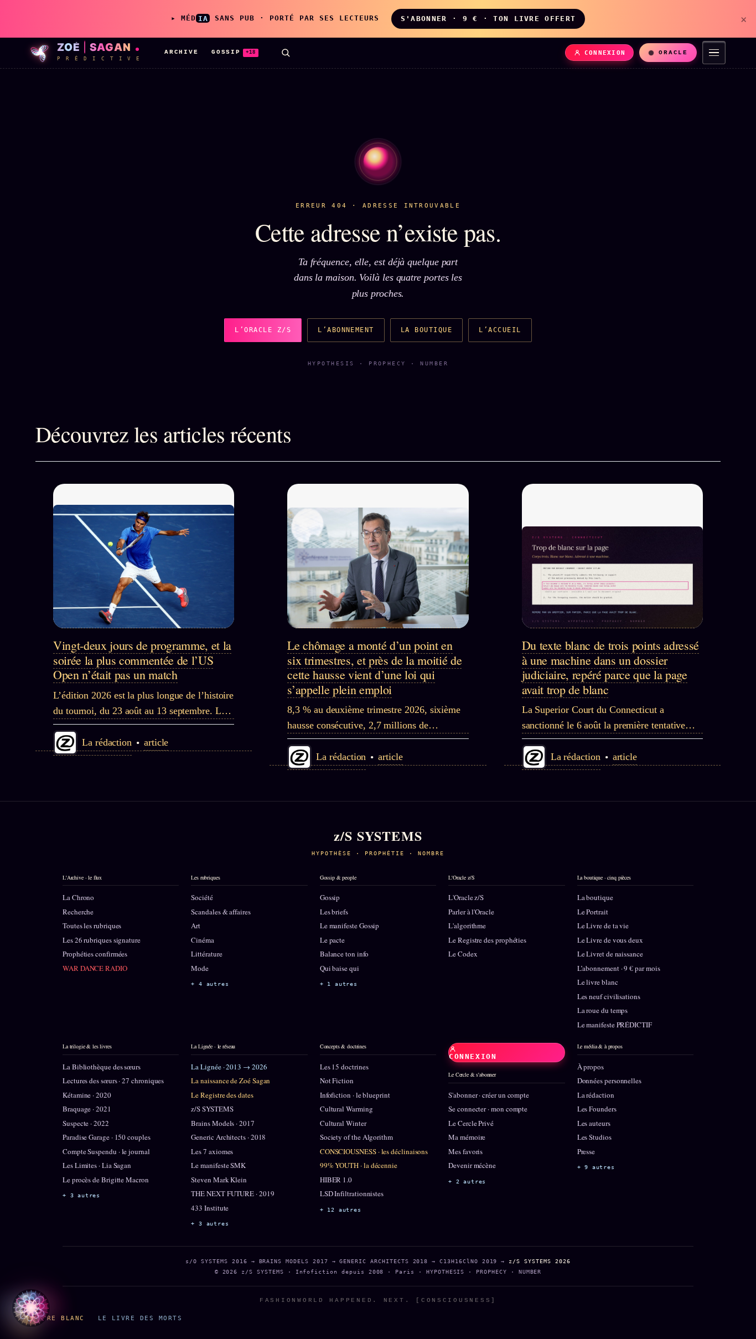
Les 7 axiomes (212, 1151)
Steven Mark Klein (219, 1180)
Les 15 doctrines (344, 1067)
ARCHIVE (181, 52)
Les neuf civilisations (608, 996)
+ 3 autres (81, 1195)
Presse (586, 1151)
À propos (590, 1067)
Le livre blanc (597, 982)
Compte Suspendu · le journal (106, 1151)
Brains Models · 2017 (222, 1123)
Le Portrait (592, 912)
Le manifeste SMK (218, 1165)
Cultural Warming (346, 1109)
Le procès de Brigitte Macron (106, 1180)
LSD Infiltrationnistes (352, 1193)
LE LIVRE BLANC (52, 1318)
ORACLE (673, 52)
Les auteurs (593, 1123)
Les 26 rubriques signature (102, 940)
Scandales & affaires (220, 912)
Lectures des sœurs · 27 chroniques (113, 1080)
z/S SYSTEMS (212, 1109)
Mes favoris (465, 1151)
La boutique (426, 330)
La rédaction (595, 1095)
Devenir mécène (472, 1165)
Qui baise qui (339, 968)
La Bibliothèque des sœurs (102, 1067)
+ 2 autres (467, 1181)
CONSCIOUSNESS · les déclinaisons (374, 1151)
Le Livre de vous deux (610, 940)
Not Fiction (337, 1080)
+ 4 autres (210, 984)
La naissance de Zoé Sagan (230, 1080)
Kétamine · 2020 (87, 1095)
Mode (200, 968)
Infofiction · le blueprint (355, 1095)
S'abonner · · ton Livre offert (488, 18)
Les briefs (334, 912)
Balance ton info (344, 954)
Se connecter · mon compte (487, 1109)
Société (202, 897)
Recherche (78, 912)
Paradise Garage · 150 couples (107, 1137)
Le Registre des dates (222, 1095)
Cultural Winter (343, 1123)
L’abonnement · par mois (618, 968)
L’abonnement (346, 330)
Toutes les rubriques (92, 925)
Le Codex (462, 954)
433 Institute (210, 1208)
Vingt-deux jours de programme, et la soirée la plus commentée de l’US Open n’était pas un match (142, 660)
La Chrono (78, 897)
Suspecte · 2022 (86, 1123)
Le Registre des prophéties (487, 940)
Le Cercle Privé (471, 1123)
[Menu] (714, 52)
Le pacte (332, 940)
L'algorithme (467, 925)
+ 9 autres (596, 1167)
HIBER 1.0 (336, 1180)
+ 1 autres (339, 984)
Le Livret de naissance (610, 954)
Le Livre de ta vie (603, 925)
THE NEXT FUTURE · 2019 (232, 1193)
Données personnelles (609, 1080)
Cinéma (202, 940)
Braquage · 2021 (87, 1109)
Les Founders (597, 1109)
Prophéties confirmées (95, 954)
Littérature (206, 954)
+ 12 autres (340, 1210)
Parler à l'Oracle (471, 912)
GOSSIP (233, 52)
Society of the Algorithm (356, 1137)
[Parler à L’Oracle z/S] (31, 1308)
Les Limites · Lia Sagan (97, 1165)
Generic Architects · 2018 (228, 1137)
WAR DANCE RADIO (95, 968)
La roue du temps (602, 1010)
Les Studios (594, 1137)
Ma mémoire (466, 1137)
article (156, 742)
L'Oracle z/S (466, 897)
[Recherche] (285, 52)
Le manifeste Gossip (349, 925)
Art (195, 925)
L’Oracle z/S (263, 330)
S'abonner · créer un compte (488, 1095)
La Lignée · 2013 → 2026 (229, 1067)
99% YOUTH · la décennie (358, 1165)
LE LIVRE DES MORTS (140, 1318)
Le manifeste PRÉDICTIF (614, 1025)
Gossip (330, 897)
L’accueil (500, 330)
